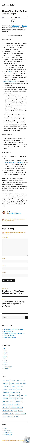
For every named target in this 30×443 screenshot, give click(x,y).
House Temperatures (10, 337)
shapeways (6, 407)
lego (22, 395)
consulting (20, 386)
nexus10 (12, 220)
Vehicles (6, 368)
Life (5, 358)
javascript (12, 395)
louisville (5, 398)
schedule (17, 404)
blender (12, 383)
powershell (19, 401)
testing (20, 410)
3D (4, 349)
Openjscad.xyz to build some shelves (14, 333)
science (6, 362)
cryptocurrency (7, 389)
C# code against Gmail (10, 335)
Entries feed (7, 430)
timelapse (5, 413)
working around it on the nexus (14, 162)
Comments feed (8, 432)
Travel (5, 364)
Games (6, 355)
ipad (9, 220)
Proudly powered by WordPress (17, 440)
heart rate (5, 395)
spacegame (6, 410)
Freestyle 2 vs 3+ (8, 331)
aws (18, 380)
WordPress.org (8, 434)
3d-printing (6, 380)
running (10, 404)
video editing (11, 416)
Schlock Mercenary (9, 81)
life (25, 395)
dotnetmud (6, 392)
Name (4, 258)
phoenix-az (20, 398)
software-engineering (17, 407)
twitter (17, 413)
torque (12, 413)
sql (11, 410)
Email (4, 265)
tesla (15, 410)
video (4, 416)
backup (22, 380)
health (18, 392)
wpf (17, 416)
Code (5, 351)
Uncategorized (21, 219)
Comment (5, 237)
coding (13, 386)
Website (4, 272)
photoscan (6, 401)
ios (7, 220)
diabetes (19, 389)
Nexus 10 (24, 25)
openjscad (12, 398)
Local (5, 360)
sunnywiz (6, 219)
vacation (23, 413)
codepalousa (6, 386)
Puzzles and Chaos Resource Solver (14, 329)
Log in (5, 428)
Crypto (6, 353)
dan (14, 389)
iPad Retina (15, 25)
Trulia (9, 71)
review (5, 404)
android (4, 220)
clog (24, 383)
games (13, 392)
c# (21, 383)
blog (17, 383)
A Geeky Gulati (8, 5)
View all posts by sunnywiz (15, 213)
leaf (18, 395)
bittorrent (5, 383)
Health (5, 357)
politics (12, 401)
